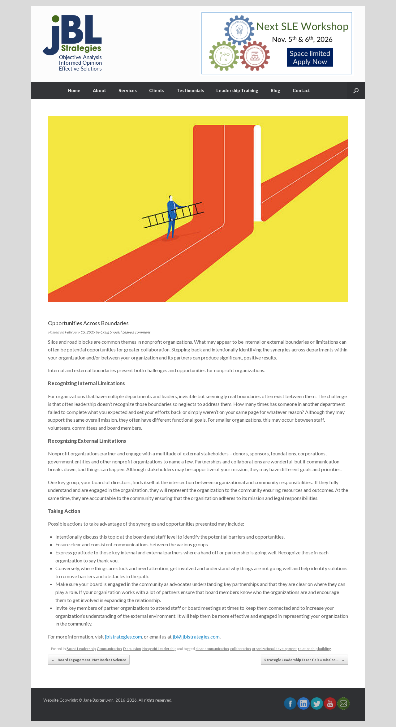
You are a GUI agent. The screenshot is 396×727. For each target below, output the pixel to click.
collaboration (240, 649)
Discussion (132, 649)
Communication (109, 649)
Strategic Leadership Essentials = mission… (304, 660)
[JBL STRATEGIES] (73, 44)
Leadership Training (237, 90)
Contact (301, 90)
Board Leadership (81, 649)
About (99, 90)
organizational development (274, 649)
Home (74, 90)
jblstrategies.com (123, 636)
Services (127, 90)
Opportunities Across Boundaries (88, 323)
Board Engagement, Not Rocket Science (88, 660)
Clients (156, 90)
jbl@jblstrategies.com (196, 636)
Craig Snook (110, 332)
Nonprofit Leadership (159, 649)
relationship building (314, 649)
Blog (275, 90)
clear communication (212, 649)
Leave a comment (136, 332)
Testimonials (190, 90)
